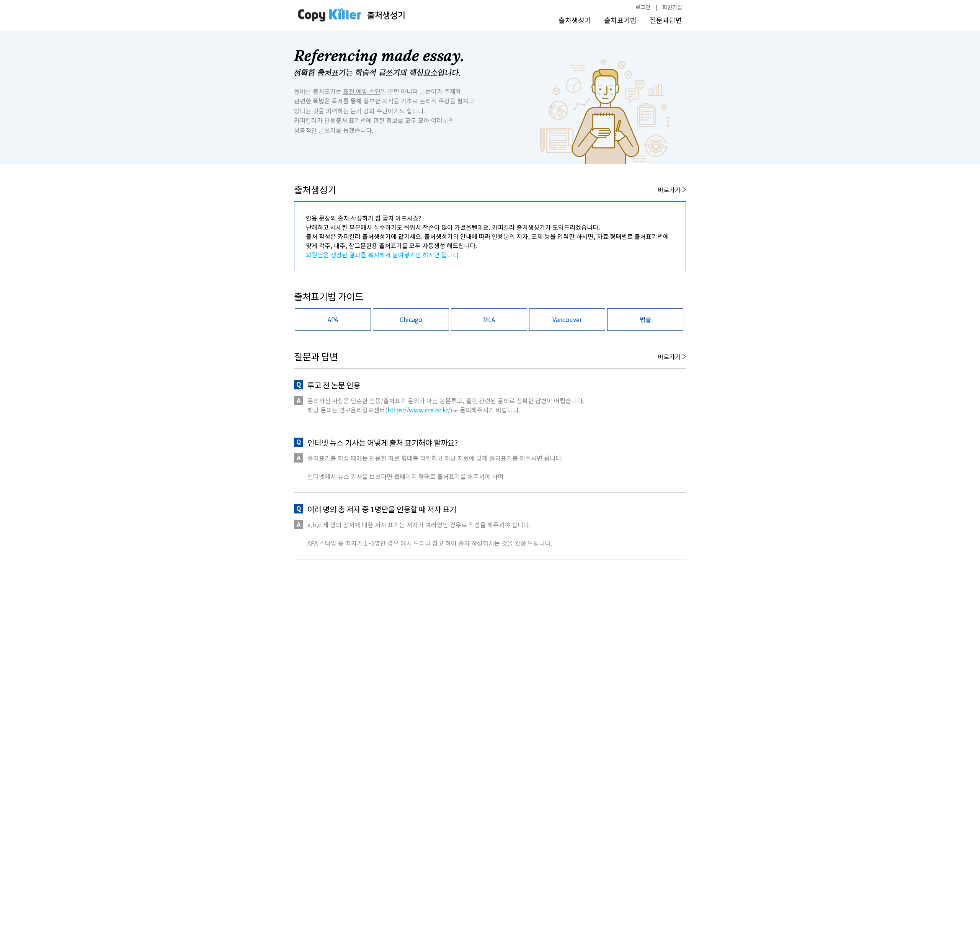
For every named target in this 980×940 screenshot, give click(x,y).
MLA (489, 319)
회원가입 (672, 7)
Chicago (411, 319)
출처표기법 (620, 20)
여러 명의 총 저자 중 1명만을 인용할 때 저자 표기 (381, 509)
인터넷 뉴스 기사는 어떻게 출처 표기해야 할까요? (382, 442)
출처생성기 (575, 20)
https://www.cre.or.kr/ (418, 409)
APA (333, 319)
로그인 (642, 7)
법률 (645, 319)
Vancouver (567, 319)
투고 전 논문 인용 (333, 385)
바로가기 (670, 189)
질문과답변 (666, 20)
